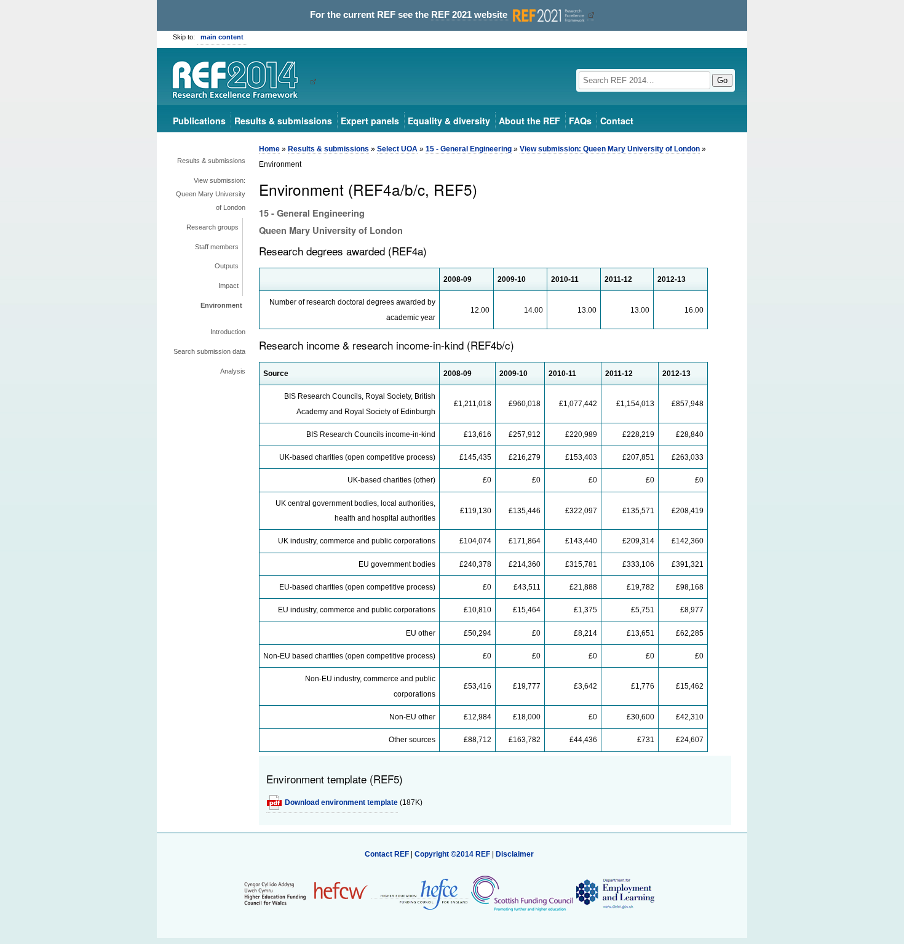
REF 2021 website (470, 15)
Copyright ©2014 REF (453, 854)
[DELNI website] (615, 893)
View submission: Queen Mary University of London (210, 194)
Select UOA (397, 149)
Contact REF (387, 854)
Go (722, 80)
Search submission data (209, 351)
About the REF (529, 120)
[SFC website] (521, 893)
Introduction (227, 331)
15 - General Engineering (469, 149)
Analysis (232, 371)
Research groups (212, 227)
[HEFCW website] (306, 893)
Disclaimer (515, 854)
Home (269, 149)
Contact (616, 120)
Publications (199, 120)
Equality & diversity (449, 120)
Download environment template (341, 802)
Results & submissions (283, 120)
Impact (228, 285)
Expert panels (370, 120)
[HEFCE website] (420, 893)
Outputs (227, 266)
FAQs (580, 120)
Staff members (217, 246)
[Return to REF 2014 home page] (239, 81)
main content (222, 37)
